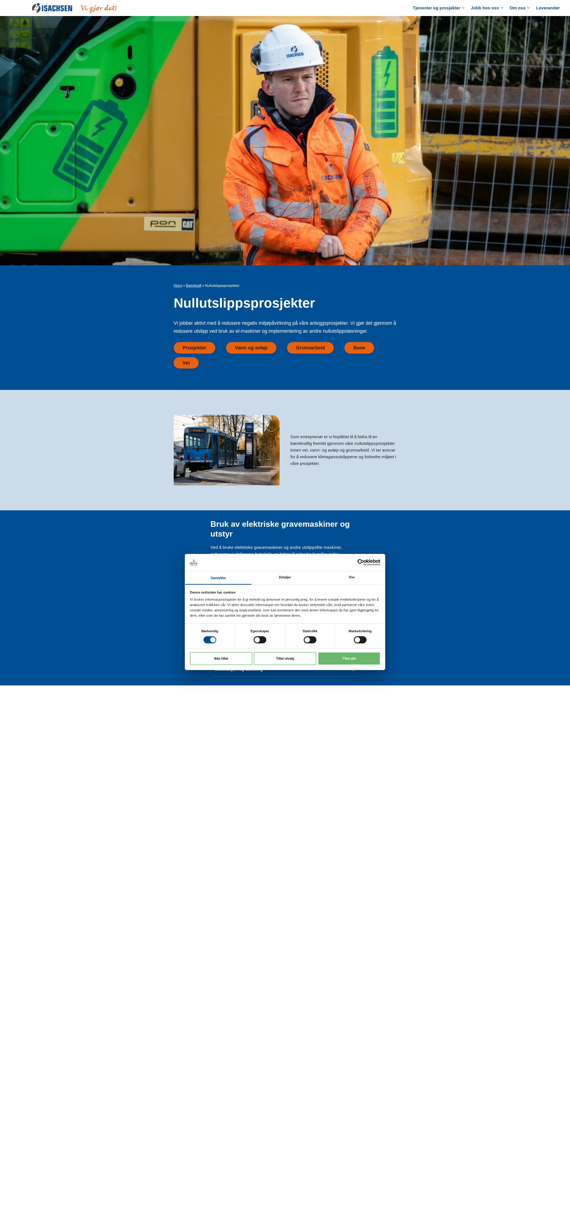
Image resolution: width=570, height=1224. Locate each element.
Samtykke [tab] (218, 578)
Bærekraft (193, 286)
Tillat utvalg (285, 658)
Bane (359, 348)
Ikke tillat (221, 658)
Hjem (178, 286)
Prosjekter (194, 348)
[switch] (260, 639)
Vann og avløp (251, 348)
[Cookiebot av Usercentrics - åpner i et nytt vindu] (360, 562)
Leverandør (548, 8)
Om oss (517, 8)
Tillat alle (349, 658)
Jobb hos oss (485, 8)
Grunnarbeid (310, 348)
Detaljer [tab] (285, 577)
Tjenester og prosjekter (436, 8)
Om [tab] (351, 577)
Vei (186, 363)
